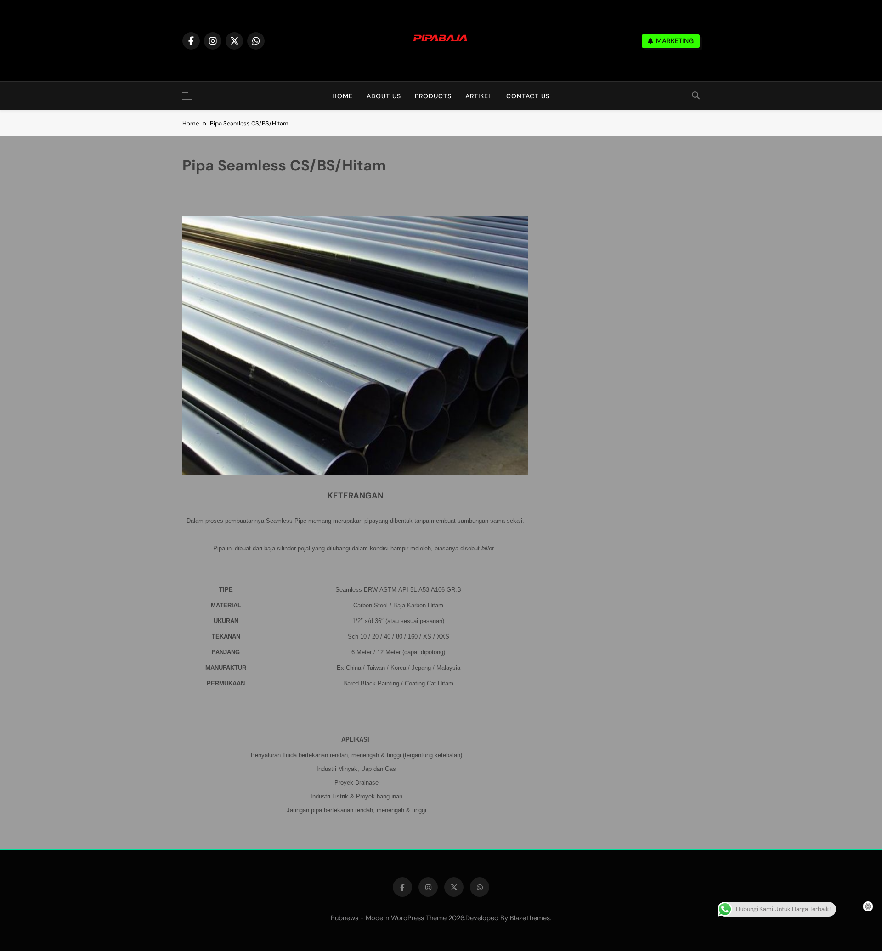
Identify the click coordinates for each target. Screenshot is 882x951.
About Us (384, 96)
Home (342, 96)
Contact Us (528, 96)
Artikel (478, 96)
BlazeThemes (530, 918)
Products (433, 96)
